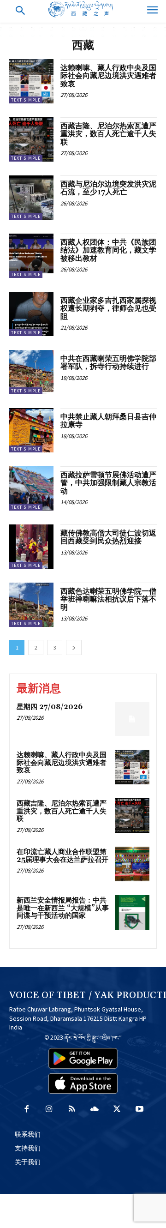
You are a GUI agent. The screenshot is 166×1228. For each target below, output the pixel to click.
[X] (117, 1110)
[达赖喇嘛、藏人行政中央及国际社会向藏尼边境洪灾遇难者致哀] (31, 81)
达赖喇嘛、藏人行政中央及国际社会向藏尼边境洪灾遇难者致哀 (108, 76)
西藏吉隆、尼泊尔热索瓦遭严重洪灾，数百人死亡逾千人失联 (108, 134)
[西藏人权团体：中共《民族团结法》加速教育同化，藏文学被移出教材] (31, 256)
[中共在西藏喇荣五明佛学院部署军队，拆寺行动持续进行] (31, 372)
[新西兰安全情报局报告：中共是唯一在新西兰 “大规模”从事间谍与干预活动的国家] (132, 912)
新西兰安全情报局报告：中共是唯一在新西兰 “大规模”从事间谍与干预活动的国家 (63, 908)
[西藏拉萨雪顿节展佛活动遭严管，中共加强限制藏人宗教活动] (31, 488)
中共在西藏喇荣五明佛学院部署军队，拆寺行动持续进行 (108, 363)
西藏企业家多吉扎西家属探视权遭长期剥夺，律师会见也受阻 (108, 308)
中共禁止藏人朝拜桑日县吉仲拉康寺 (108, 421)
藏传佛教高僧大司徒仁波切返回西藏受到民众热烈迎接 (108, 537)
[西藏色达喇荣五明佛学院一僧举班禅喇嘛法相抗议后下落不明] (31, 605)
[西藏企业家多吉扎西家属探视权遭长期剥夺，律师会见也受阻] (31, 314)
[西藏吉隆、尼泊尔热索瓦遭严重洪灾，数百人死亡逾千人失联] (31, 139)
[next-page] (74, 647)
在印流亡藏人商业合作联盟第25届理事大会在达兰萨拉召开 (62, 856)
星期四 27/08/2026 (50, 707)
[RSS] (72, 1110)
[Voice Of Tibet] (83, 9)
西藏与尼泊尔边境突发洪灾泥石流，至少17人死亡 (108, 188)
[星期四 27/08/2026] (132, 719)
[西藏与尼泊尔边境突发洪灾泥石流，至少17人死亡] (31, 197)
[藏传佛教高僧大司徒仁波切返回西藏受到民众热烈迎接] (31, 546)
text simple (26, 100)
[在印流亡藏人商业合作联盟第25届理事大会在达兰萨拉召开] (132, 864)
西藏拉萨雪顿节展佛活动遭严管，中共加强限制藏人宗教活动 (108, 483)
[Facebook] (27, 1110)
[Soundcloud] (94, 1110)
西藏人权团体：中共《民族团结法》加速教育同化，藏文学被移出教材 (108, 250)
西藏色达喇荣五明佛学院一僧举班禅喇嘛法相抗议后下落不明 (108, 599)
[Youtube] (139, 1110)
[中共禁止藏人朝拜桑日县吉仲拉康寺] (31, 430)
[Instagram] (49, 1110)
